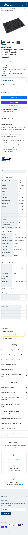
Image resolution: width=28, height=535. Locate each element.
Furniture (8, 8)
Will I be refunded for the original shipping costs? (10, 412)
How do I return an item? (8, 392)
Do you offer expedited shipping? (10, 359)
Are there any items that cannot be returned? (10, 398)
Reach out (20, 484)
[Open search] (19, 5)
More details (5, 75)
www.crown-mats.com (19, 240)
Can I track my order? (7, 369)
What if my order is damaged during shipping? (11, 375)
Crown (3, 60)
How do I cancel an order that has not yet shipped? (11, 434)
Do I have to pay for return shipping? (11, 418)
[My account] (22, 5)
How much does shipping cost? (10, 350)
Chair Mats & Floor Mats (17, 8)
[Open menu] (2, 4)
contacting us (17, 459)
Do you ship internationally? (9, 364)
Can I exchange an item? (8, 428)
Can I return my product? (8, 387)
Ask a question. (18, 171)
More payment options (14, 105)
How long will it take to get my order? (11, 355)
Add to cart (14, 97)
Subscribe (6, 513)
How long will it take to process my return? (11, 405)
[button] (25, 5)
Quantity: (3, 92)
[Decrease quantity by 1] (8, 92)
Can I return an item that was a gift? (11, 423)
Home (2, 8)
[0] (25, 5)
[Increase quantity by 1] (17, 92)
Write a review (15, 61)
